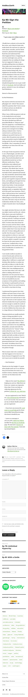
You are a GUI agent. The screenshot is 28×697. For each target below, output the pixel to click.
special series (13, 659)
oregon (10, 653)
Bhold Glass (12, 616)
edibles (13, 628)
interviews (6, 641)
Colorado (17, 622)
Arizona (5, 616)
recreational (19, 656)
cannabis (12, 619)
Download (5, 30)
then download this (13, 397)
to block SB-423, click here (17, 391)
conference (6, 625)
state (3, 461)
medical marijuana (16, 460)
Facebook (10, 85)
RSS (11, 33)
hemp (13, 637)
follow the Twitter (18, 420)
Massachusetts (19, 647)
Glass (4, 634)
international (21, 637)
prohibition (6, 656)
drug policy (6, 628)
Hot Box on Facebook (18, 422)
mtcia (4, 653)
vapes (4, 666)
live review (14, 641)
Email (4, 509)
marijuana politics (6, 460)
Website (4, 516)
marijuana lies (7, 644)
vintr (9, 666)
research (5, 659)
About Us (5, 674)
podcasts (19, 457)
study (11, 663)
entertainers (6, 631)
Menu (23, 5)
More (15, 33)
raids (12, 656)
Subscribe (5, 677)
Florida (20, 631)
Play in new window (13, 28)
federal (12, 458)
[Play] (14, 27)
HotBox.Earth (8, 5)
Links (3, 684)
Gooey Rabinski (18, 634)
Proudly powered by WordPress (17, 694)
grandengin (6, 637)
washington (16, 666)
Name (4, 501)
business (20, 616)
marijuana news (19, 458)
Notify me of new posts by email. (10, 532)
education (8, 458)
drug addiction (20, 625)
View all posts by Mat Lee (13, 451)
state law (5, 663)
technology (18, 663)
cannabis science (8, 622)
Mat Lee (6, 457)
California (5, 619)
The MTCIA (20, 381)
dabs (12, 625)
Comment (5, 479)
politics (23, 460)
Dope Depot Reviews (8, 681)
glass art (10, 634)
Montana (18, 650)
